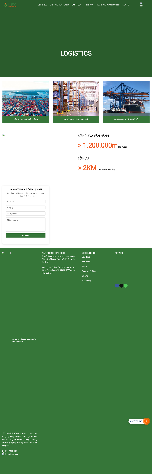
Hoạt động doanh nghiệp (108, 5)
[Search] (134, 4)
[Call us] (126, 286)
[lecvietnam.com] (10, 5)
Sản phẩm (76, 5)
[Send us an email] (121, 286)
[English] (141, 4)
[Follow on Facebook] (117, 286)
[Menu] (148, 5)
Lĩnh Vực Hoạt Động (59, 5)
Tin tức (89, 5)
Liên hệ (126, 5)
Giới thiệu (42, 5)
